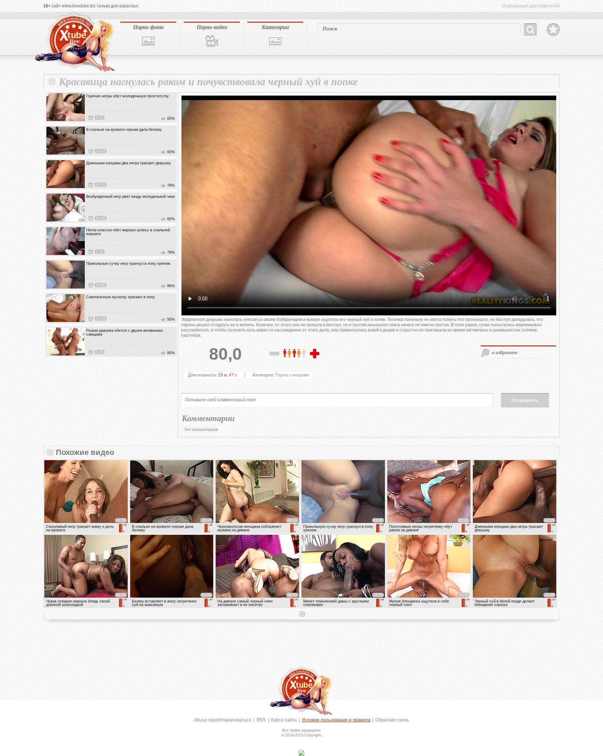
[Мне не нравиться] (274, 355)
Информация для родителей (531, 5)
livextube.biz (74, 42)
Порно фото (148, 27)
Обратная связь (392, 720)
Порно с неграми (292, 375)
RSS (261, 720)
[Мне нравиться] (315, 354)
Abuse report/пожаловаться (222, 720)
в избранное (505, 352)
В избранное (553, 30)
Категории (275, 27)
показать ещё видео (301, 615)
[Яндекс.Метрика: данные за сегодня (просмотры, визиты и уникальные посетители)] (301, 753)
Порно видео (211, 27)
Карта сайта (284, 720)
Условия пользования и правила (336, 720)
